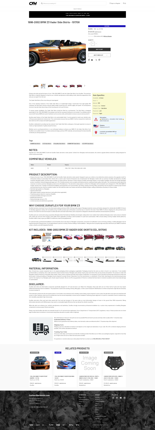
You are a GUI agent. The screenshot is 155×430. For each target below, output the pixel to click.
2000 (78, 168)
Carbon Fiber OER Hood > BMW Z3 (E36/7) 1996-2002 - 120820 (113, 377)
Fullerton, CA (103, 133)
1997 (69, 168)
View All (97, 418)
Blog (80, 403)
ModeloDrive (98, 399)
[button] (107, 36)
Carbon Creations (99, 401)
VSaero (97, 403)
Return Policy (82, 397)
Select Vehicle (77, 9)
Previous (30, 86)
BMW (32, 168)
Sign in (112, 3)
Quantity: (91, 40)
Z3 (48, 168)
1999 (75, 168)
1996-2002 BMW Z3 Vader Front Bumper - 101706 (38, 377)
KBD (96, 405)
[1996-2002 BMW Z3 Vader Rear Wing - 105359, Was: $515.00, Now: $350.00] (65, 363)
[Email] (92, 60)
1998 (72, 168)
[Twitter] (96, 60)
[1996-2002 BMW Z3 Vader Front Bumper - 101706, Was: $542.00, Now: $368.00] (40, 363)
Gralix (96, 412)
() (125, 3)
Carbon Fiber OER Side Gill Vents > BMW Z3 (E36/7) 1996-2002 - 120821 (89, 377)
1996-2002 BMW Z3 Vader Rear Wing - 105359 (64, 377)
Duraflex (97, 397)
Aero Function (98, 408)
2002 (84, 168)
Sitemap (81, 405)
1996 (66, 168)
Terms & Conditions (84, 399)
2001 (81, 168)
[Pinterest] (99, 60)
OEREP (97, 410)
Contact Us (81, 401)
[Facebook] (89, 60)
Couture (97, 414)
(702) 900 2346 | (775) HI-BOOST (39, 407)
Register (118, 3)
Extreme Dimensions (100, 416)
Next (84, 86)
